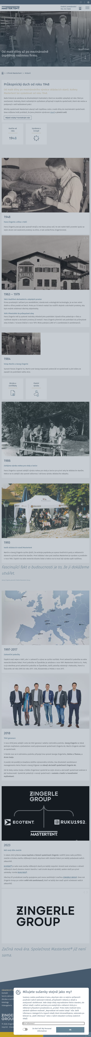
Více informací (29, 1023)
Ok (70, 1030)
